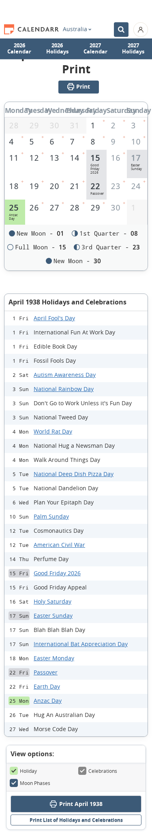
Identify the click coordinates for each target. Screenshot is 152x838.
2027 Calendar (95, 48)
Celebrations (102, 771)
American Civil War (59, 545)
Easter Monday (54, 658)
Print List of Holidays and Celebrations (76, 820)
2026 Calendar (19, 48)
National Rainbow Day (64, 389)
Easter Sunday (53, 615)
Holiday (28, 771)
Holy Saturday (52, 601)
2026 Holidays (57, 48)
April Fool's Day (54, 318)
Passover (46, 672)
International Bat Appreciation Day (81, 644)
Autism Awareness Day (65, 375)
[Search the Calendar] (121, 29)
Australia (75, 29)
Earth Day (47, 686)
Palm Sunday (51, 516)
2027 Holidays (133, 48)
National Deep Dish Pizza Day (73, 474)
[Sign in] (140, 29)
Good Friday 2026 (57, 573)
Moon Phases (35, 783)
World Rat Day (53, 431)
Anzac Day (48, 700)
